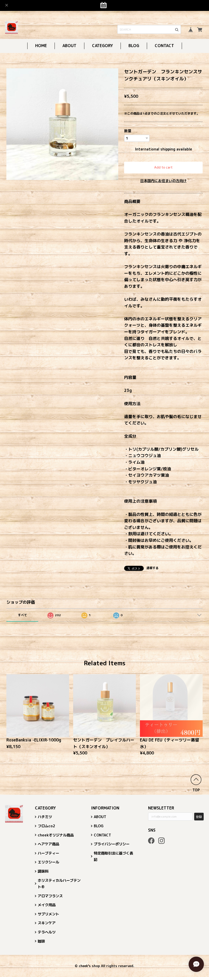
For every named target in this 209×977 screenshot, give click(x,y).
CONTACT (164, 45)
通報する (152, 568)
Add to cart (163, 167)
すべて (22, 615)
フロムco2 (46, 826)
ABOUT (69, 45)
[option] (62, 124)
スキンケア (47, 923)
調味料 (43, 871)
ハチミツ (45, 816)
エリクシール (48, 862)
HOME (41, 45)
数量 (127, 130)
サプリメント (48, 914)
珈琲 (41, 941)
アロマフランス (50, 896)
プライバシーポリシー (111, 844)
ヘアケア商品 (48, 844)
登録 (199, 817)
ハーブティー (48, 853)
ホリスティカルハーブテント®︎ (59, 884)
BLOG (133, 45)
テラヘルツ (47, 932)
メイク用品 (47, 904)
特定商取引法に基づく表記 (113, 856)
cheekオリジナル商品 (56, 835)
